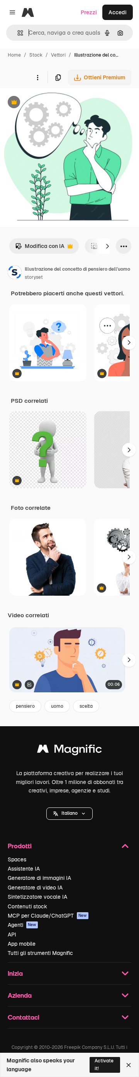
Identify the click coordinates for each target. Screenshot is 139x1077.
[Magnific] (69, 751)
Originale (51, 103)
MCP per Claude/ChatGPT (47, 915)
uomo (57, 706)
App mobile (22, 943)
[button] (69, 813)
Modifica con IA (39, 248)
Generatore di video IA (35, 887)
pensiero (25, 706)
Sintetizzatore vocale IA (37, 896)
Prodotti (20, 846)
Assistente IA (24, 868)
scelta (86, 706)
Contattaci (23, 1017)
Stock (35, 55)
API (12, 934)
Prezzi (89, 12)
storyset (34, 277)
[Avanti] (107, 246)
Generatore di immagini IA (39, 877)
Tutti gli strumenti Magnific (40, 953)
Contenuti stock (27, 906)
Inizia (15, 973)
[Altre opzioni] (37, 77)
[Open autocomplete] (17, 33)
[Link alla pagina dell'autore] (15, 273)
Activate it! (104, 1064)
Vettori (58, 55)
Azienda (20, 995)
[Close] (128, 1065)
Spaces (17, 859)
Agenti (22, 924)
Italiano (69, 813)
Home (14, 55)
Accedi (117, 12)
